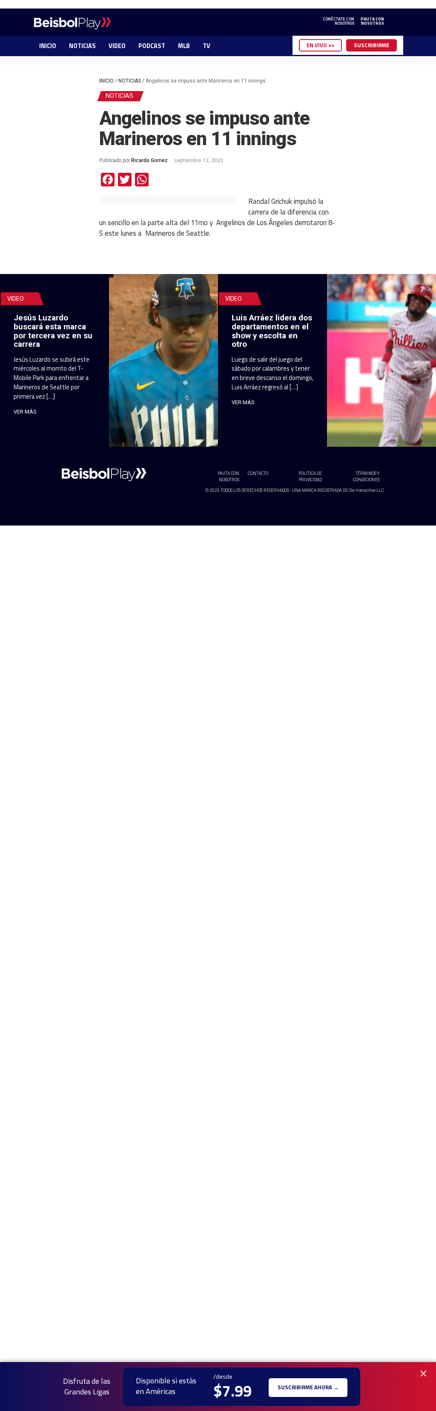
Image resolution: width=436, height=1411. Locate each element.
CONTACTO (258, 473)
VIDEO (117, 46)
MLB (184, 46)
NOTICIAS (82, 46)
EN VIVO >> (320, 45)
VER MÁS (25, 411)
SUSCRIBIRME (371, 45)
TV (206, 46)
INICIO (47, 46)
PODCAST (151, 46)
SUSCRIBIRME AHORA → (308, 1386)
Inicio (106, 81)
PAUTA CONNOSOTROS (372, 21)
